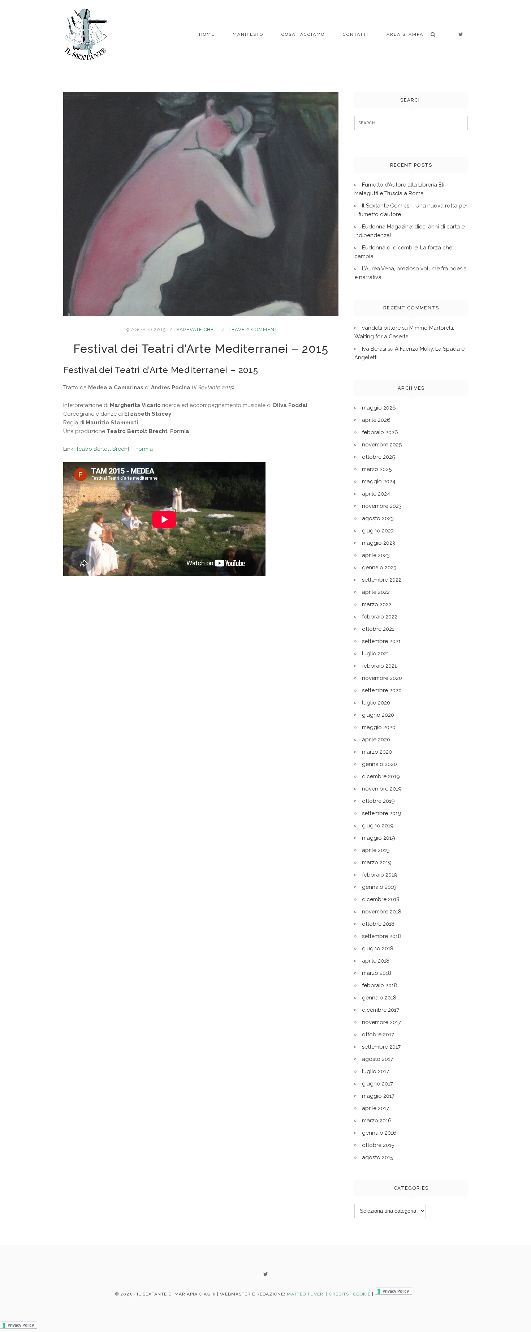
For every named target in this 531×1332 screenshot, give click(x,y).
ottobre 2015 (378, 1145)
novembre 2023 (382, 506)
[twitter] (460, 34)
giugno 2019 (378, 825)
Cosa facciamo (303, 34)
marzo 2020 (377, 752)
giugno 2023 (378, 530)
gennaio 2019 (379, 887)
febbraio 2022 (379, 616)
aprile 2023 (376, 555)
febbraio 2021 (379, 666)
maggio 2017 (378, 1096)
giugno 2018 (377, 948)
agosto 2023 (378, 518)
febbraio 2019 (379, 874)
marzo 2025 (377, 469)
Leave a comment (253, 329)
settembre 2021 (381, 641)
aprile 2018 (375, 961)
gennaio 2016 (379, 1133)
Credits (339, 1294)
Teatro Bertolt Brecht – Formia (114, 449)
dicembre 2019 (381, 776)
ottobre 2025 (378, 457)
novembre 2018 (381, 911)
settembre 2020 (382, 690)
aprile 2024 (376, 494)
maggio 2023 (378, 543)
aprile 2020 (376, 739)
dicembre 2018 (381, 899)
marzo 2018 (376, 973)
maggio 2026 (379, 407)
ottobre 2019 (378, 801)
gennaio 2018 (379, 997)
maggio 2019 (378, 838)
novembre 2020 (382, 678)
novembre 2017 (381, 1022)
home (207, 34)
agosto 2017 (377, 1059)
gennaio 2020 (379, 764)
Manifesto (248, 34)
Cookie (362, 1294)
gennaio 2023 (379, 567)
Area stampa (405, 34)
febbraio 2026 (380, 432)
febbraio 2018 (379, 985)
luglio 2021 (375, 653)
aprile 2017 (375, 1108)
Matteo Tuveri (306, 1294)
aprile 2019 (376, 850)
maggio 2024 (379, 481)
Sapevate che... (197, 329)
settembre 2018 (381, 936)
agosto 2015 (377, 1157)
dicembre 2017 (380, 1010)
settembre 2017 (381, 1047)
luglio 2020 (376, 702)
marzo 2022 (377, 604)
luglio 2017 (375, 1071)
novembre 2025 (382, 444)
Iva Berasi (374, 349)
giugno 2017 (377, 1083)
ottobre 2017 (378, 1034)
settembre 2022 (381, 580)
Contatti (355, 34)
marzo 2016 (377, 1120)
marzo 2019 (377, 862)
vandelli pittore (381, 328)
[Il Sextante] (85, 34)
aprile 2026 (376, 420)
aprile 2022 (376, 592)
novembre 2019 (382, 788)
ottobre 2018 (378, 924)
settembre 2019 (381, 813)
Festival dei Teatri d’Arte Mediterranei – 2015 (200, 348)
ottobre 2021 (378, 629)
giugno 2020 (378, 715)
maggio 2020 (379, 727)
